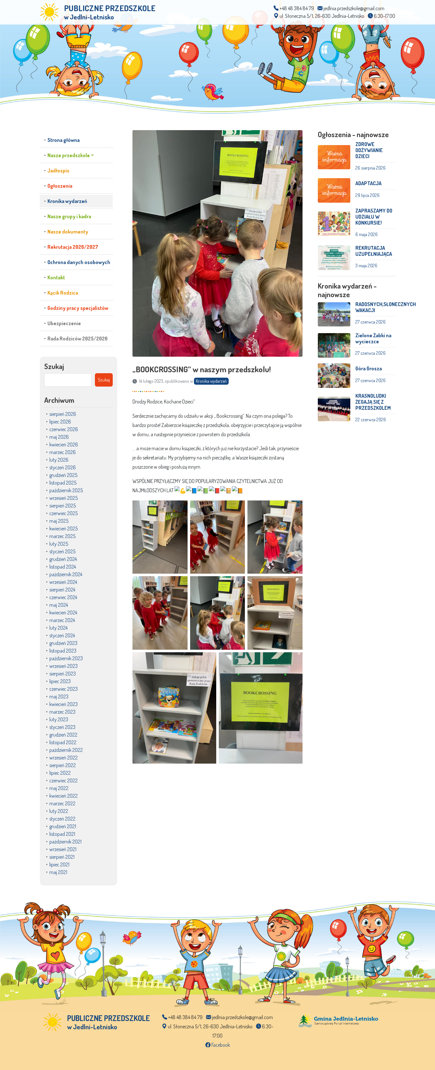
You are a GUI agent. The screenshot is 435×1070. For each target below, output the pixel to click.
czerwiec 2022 (63, 780)
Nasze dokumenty (67, 231)
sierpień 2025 (62, 505)
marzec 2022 (62, 803)
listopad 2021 (62, 834)
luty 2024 (58, 628)
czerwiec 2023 (63, 689)
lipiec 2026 (60, 421)
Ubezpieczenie (64, 323)
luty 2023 (58, 719)
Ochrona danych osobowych (78, 262)
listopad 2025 (62, 482)
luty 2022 (58, 811)
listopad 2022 (62, 742)
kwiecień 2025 (63, 528)
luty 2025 (58, 544)
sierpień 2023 (62, 673)
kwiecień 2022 (63, 796)
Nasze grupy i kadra (69, 216)
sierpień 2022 (62, 765)
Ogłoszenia (59, 186)
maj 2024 (58, 605)
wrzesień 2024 (63, 582)
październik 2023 (66, 658)
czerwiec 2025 (63, 513)
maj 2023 (58, 696)
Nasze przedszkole (68, 155)
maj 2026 (59, 437)
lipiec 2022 (60, 773)
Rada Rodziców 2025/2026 (77, 338)
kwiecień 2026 (63, 444)
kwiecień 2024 (63, 612)
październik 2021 (65, 841)
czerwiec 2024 (63, 597)
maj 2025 (58, 521)
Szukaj (54, 366)
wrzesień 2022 (63, 757)
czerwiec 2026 (63, 429)
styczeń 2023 (62, 727)
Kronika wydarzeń (67, 201)
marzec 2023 (62, 712)
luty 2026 (58, 460)
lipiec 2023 (60, 681)
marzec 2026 (62, 452)
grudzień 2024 (63, 559)
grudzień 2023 (63, 643)
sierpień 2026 (62, 414)
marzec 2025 (62, 536)
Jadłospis (58, 170)
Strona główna (63, 140)
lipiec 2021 (59, 864)
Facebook (220, 1045)
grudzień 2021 (62, 826)
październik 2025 (66, 490)
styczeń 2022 (62, 818)
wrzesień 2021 (62, 849)
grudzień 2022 (63, 734)
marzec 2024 (62, 620)
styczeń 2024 (62, 635)
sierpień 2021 (62, 857)
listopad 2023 (62, 650)
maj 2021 (58, 872)
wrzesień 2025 (63, 498)
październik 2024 (65, 574)
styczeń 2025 (62, 551)
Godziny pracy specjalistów (77, 308)
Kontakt (56, 277)
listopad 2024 (62, 566)
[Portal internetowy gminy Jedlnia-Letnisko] (338, 1019)
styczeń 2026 (62, 467)
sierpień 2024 (62, 589)
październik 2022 (66, 750)
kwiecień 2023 (63, 704)
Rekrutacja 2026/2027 (72, 247)
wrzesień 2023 (63, 666)
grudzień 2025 (63, 475)
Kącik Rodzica (62, 293)
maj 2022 (58, 788)
